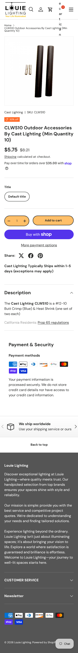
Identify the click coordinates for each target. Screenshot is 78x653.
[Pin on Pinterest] (40, 255)
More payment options (39, 245)
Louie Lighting (22, 642)
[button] (50, 9)
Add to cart (53, 220)
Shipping (10, 157)
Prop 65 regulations (53, 322)
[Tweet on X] (21, 255)
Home (7, 25)
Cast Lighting (13, 112)
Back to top (39, 445)
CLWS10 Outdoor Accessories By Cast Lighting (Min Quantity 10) (35, 29)
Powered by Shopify (44, 642)
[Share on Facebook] (31, 255)
